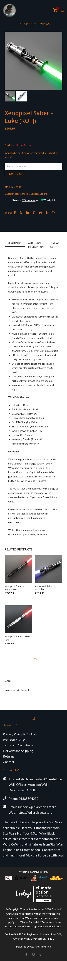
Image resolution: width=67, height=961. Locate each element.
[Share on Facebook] (15, 213)
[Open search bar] (35, 660)
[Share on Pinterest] (34, 213)
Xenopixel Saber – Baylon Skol (14, 587)
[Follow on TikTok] (40, 954)
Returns (8, 756)
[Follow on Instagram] (33, 954)
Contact (8, 762)
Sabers (43, 193)
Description (15, 242)
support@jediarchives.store (37, 807)
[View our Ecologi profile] (33, 894)
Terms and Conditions (18, 745)
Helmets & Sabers (28, 193)
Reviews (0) (54, 244)
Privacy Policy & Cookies (20, 734)
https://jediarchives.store (35, 812)
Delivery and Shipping (18, 751)
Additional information (36, 244)
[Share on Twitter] (21, 213)
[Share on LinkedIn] (27, 213)
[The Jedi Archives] (9, 10)
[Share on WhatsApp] (53, 213)
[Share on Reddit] (40, 213)
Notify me (16, 174)
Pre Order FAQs (14, 740)
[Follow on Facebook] (26, 954)
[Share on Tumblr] (47, 213)
